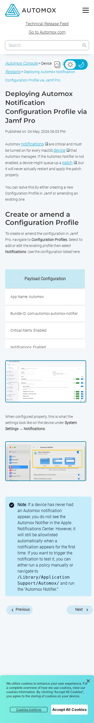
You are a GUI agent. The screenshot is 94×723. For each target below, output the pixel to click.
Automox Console (21, 63)
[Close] (88, 681)
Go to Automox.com (47, 32)
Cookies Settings (29, 709)
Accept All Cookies (69, 709)
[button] (84, 45)
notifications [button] (32, 143)
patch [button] (67, 162)
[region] (47, 699)
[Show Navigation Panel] (85, 10)
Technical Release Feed (47, 23)
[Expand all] (57, 64)
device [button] (59, 150)
